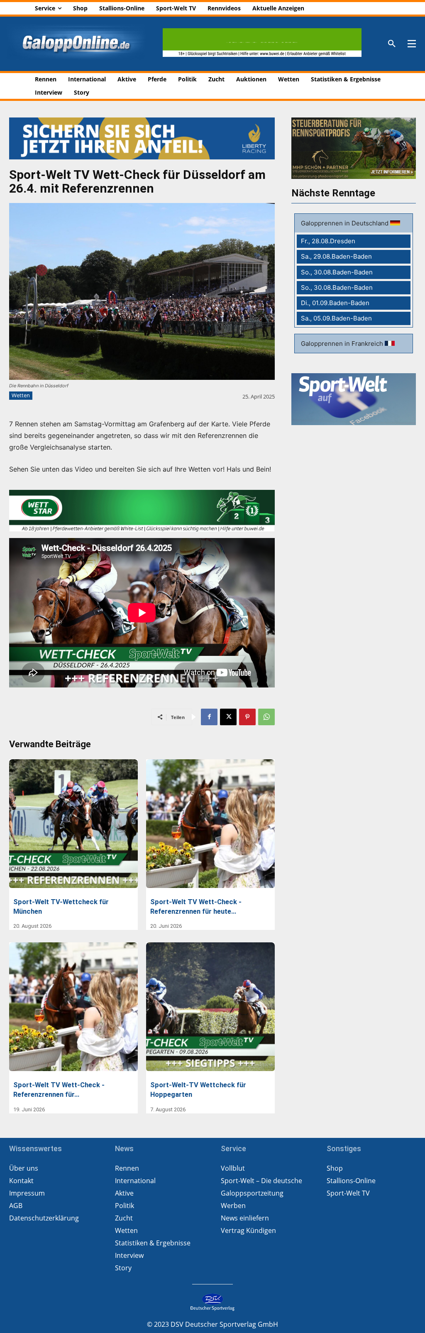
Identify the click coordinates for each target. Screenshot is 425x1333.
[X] (228, 717)
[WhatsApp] (266, 717)
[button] (392, 44)
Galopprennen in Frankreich (343, 343)
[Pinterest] (247, 717)
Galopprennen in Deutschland (345, 223)
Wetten (21, 395)
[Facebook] (209, 717)
